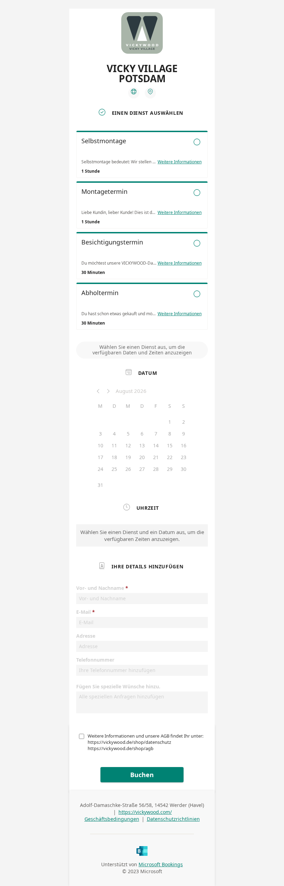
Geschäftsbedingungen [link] (112, 819)
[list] (142, 232)
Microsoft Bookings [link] (161, 864)
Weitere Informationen (180, 162)
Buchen (142, 775)
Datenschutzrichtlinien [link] (173, 819)
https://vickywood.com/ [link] (145, 812)
